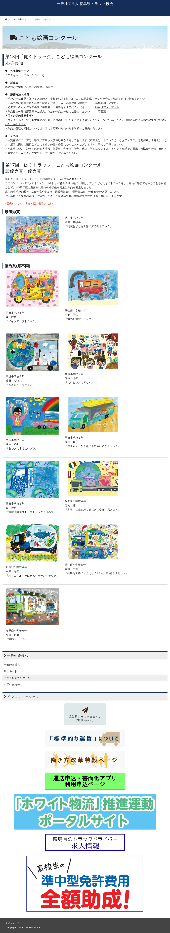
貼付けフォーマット (107, 107)
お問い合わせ (12, 684)
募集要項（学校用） (78, 103)
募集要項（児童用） (107, 103)
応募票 (102, 111)
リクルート (10, 671)
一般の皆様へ (12, 664)
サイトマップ (12, 923)
